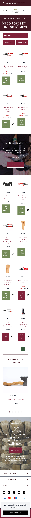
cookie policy (16, 507)
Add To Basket (5, 80)
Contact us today (15, 165)
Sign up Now (15, 450)
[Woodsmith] (15, 10)
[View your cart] (27, 10)
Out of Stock (21, 295)
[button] (9, 412)
